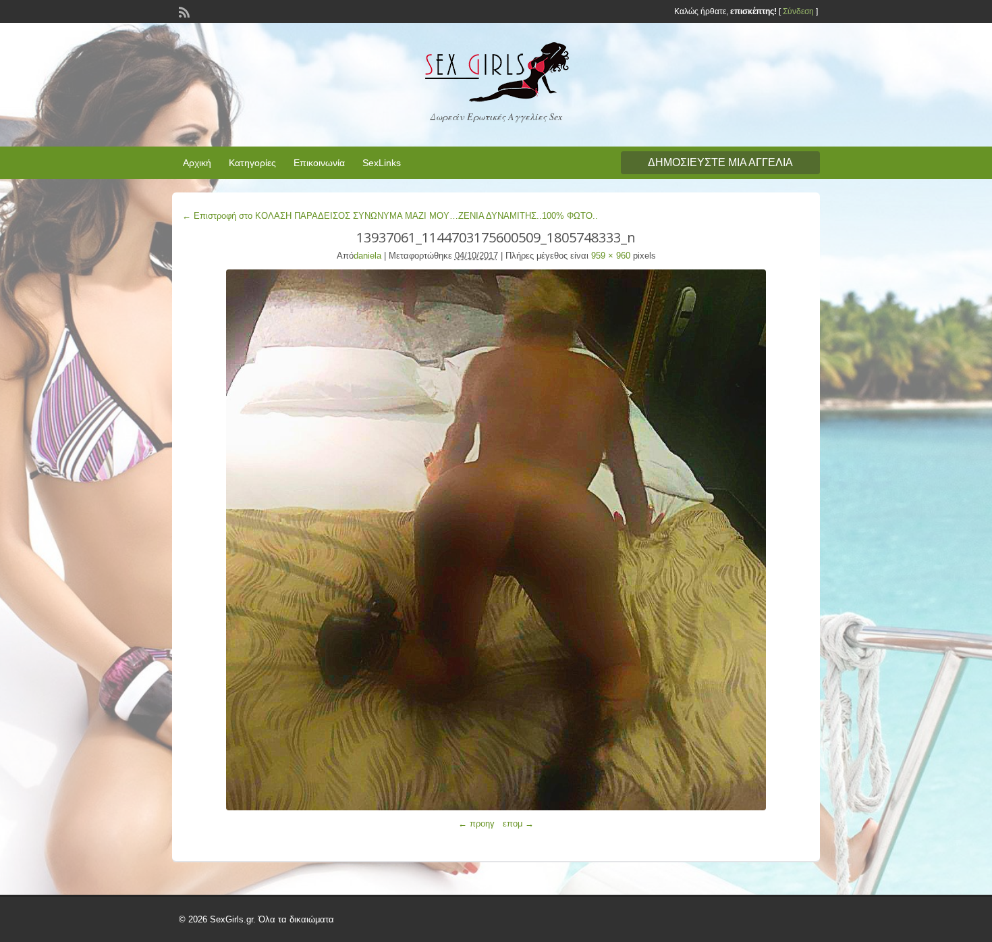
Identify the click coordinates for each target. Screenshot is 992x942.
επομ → (518, 823)
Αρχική (197, 162)
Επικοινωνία (319, 162)
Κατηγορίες (252, 162)
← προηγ (476, 823)
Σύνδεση (798, 11)
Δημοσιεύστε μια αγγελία (720, 162)
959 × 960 (610, 256)
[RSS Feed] (182, 10)
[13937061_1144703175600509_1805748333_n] (496, 539)
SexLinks (381, 162)
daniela (367, 256)
